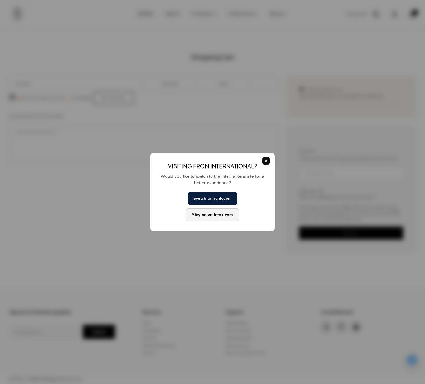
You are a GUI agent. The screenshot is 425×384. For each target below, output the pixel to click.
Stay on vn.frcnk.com (212, 215)
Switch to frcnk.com (212, 198)
